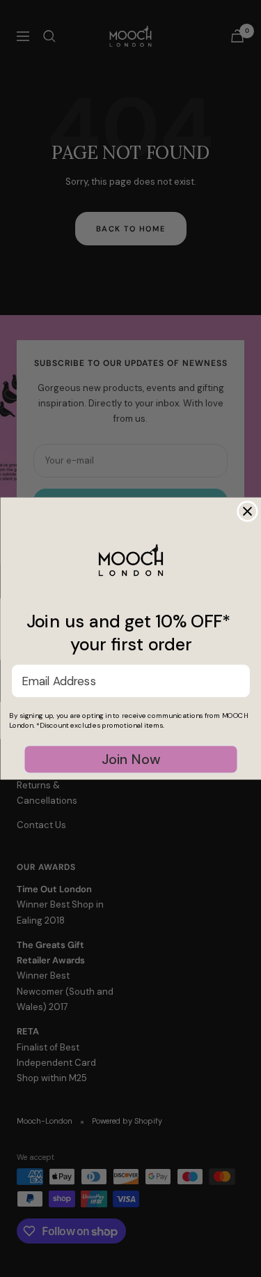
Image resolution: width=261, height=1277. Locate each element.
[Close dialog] (247, 511)
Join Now (130, 759)
